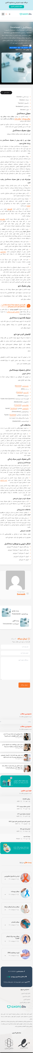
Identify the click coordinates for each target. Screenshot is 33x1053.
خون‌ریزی (9, 209)
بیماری (30, 47)
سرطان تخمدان (15, 922)
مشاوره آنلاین (26, 999)
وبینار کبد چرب (26, 836)
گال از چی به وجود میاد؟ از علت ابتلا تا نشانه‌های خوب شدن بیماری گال (14, 306)
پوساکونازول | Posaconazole (20, 614)
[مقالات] (0, 721)
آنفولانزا (28, 206)
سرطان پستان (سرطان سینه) (11, 907)
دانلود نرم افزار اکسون (25, 1002)
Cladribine (19, 392)
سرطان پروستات (26, 119)
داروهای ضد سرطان (13, 47)
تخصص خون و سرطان (13, 312)
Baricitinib (18, 386)
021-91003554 (12, 971)
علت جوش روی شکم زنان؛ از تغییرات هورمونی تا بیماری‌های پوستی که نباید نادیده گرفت (12, 756)
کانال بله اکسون (26, 996)
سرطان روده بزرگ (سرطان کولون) (12, 937)
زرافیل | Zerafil (26, 799)
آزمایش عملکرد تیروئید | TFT (23, 806)
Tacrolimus (13, 408)
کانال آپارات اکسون (25, 993)
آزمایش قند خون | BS (25, 829)
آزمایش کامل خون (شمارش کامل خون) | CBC (19, 821)
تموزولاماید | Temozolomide (11, 624)
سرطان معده (17, 119)
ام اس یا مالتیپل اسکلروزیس (11, 876)
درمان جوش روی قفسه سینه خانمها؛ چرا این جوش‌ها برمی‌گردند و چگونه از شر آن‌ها (12, 745)
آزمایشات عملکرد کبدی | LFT (23, 814)
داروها (19, 47)
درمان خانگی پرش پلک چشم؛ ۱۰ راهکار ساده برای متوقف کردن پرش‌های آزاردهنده (12, 767)
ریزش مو (2, 219)
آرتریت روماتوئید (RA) (13, 953)
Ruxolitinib (13, 415)
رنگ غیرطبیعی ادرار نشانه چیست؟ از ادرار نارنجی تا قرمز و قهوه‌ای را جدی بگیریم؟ (13, 735)
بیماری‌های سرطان (24, 47)
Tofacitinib (18, 405)
